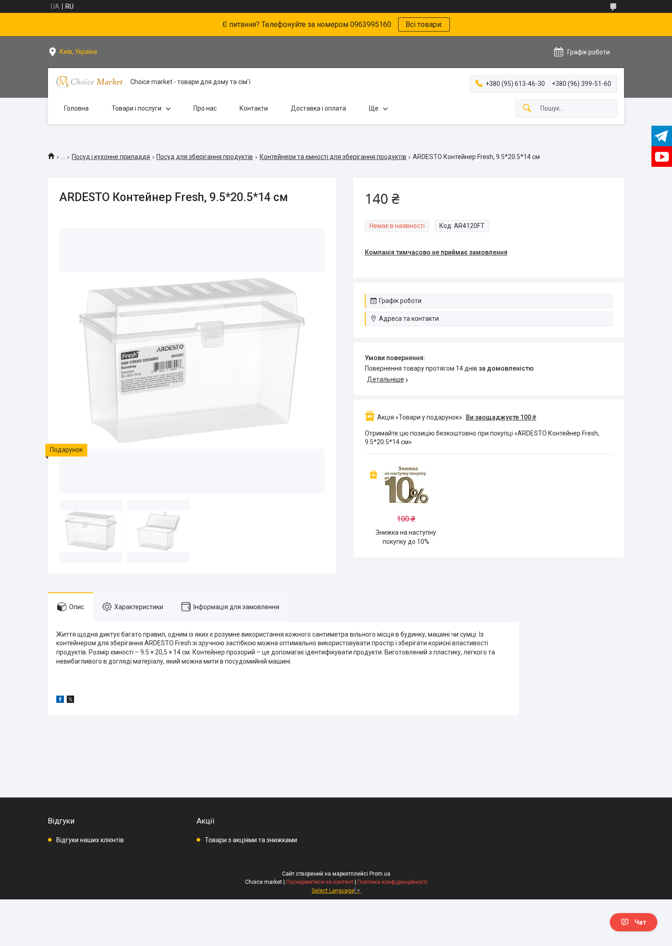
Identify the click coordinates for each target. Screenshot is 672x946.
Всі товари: (424, 24)
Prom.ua (379, 874)
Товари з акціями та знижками (251, 840)
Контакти (254, 108)
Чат (640, 922)
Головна (76, 108)
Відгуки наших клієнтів (90, 840)
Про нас (205, 108)
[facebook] (60, 700)
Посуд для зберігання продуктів (204, 156)
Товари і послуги (136, 108)
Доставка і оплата (318, 108)
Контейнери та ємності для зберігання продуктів (333, 156)
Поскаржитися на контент (319, 882)
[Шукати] (527, 108)
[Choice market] (89, 82)
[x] (70, 700)
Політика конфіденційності (392, 882)
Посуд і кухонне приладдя (111, 156)
